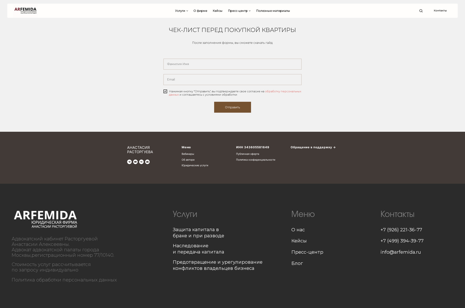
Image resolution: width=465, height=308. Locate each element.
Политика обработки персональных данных (64, 280)
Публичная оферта (247, 153)
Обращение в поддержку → (313, 147)
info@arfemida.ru (401, 252)
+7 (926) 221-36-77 (401, 229)
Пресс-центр (238, 11)
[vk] (141, 162)
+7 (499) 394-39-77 (402, 240)
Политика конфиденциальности (255, 159)
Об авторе (188, 159)
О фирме (200, 11)
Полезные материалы (273, 11)
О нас (298, 229)
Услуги (180, 11)
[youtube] (135, 162)
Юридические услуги (195, 165)
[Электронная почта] (147, 162)
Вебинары (188, 153)
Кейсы (218, 11)
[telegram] (129, 162)
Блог (297, 263)
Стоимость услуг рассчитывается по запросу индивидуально (51, 267)
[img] (45, 219)
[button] (421, 10)
